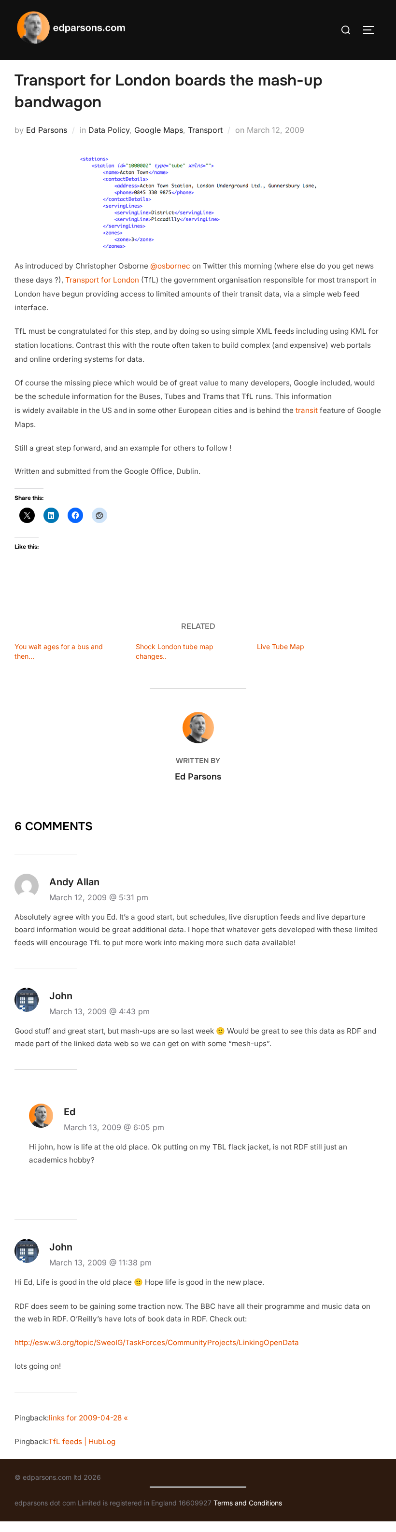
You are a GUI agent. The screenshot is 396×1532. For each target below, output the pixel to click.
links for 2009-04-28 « (88, 1417)
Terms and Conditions (247, 1503)
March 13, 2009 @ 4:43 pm (99, 1011)
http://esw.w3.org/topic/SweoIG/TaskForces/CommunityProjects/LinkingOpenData (156, 1342)
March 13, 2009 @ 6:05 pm (114, 1127)
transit (307, 410)
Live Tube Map (280, 646)
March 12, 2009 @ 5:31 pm (98, 897)
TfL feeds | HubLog (81, 1441)
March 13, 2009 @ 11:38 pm (100, 1262)
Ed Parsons (46, 130)
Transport (205, 130)
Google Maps (158, 130)
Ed (69, 1112)
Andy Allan (74, 882)
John (60, 996)
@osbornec (170, 265)
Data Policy (108, 130)
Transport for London (102, 279)
